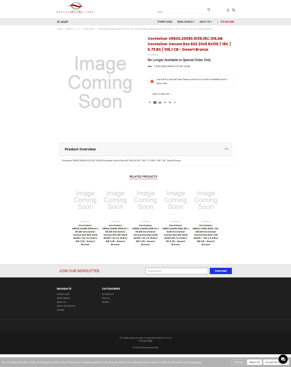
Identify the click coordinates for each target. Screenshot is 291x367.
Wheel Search (185, 22)
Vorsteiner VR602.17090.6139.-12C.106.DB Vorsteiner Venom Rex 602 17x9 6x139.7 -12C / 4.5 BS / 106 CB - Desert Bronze (205, 235)
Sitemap (60, 310)
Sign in (60, 306)
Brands (105, 302)
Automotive (108, 294)
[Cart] (233, 9)
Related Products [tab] (143, 176)
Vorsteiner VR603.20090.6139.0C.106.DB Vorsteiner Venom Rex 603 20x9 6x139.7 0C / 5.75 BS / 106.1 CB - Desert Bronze (85, 235)
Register (71, 306)
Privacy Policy (194, 362)
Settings (238, 362)
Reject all (254, 362)
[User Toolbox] (228, 9)
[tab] (145, 149)
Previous (283, 357)
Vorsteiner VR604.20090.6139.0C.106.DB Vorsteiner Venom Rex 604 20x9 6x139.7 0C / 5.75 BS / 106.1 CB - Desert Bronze (145, 235)
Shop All (106, 298)
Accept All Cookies (276, 362)
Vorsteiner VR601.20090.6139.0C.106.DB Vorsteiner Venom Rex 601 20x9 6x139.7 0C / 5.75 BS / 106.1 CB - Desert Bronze (115, 235)
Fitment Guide (164, 22)
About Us (205, 22)
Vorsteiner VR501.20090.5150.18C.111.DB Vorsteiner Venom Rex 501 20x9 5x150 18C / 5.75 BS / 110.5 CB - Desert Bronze (175, 235)
